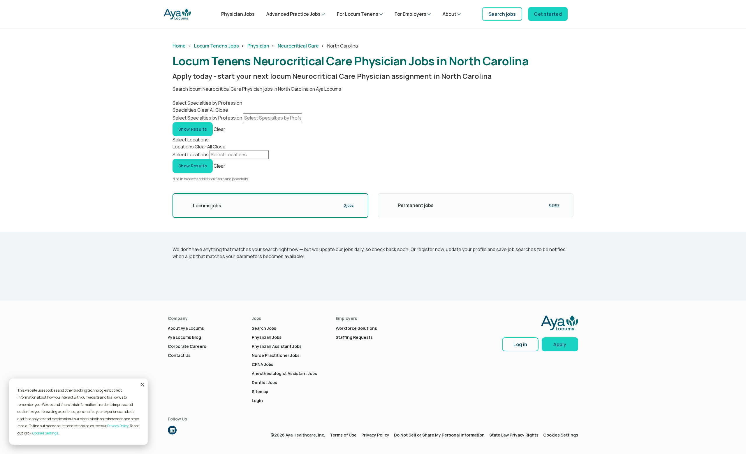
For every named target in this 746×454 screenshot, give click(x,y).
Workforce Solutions (356, 328)
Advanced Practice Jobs (293, 14)
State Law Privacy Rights (514, 435)
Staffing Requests (354, 337)
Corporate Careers (187, 346)
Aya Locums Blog (184, 337)
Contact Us (179, 355)
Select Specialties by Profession (207, 118)
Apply (559, 344)
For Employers (410, 14)
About (449, 14)
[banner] (177, 14)
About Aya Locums (186, 328)
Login (257, 400)
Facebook (184, 430)
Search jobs (502, 14)
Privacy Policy (117, 425)
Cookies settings (45, 433)
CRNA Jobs (262, 364)
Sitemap (260, 391)
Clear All (205, 110)
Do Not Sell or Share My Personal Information (439, 435)
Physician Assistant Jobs (277, 346)
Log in (520, 344)
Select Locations (191, 154)
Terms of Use (343, 435)
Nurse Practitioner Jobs (276, 355)
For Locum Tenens (357, 14)
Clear (219, 129)
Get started (548, 14)
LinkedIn (172, 430)
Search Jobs (264, 328)
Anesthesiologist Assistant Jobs (284, 373)
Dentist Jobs (264, 382)
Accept (142, 384)
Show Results (192, 129)
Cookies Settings (560, 435)
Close (221, 110)
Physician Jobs (238, 14)
